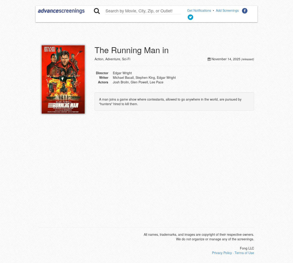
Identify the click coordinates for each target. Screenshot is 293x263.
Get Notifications (199, 10)
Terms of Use (244, 252)
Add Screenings (227, 10)
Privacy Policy (222, 252)
